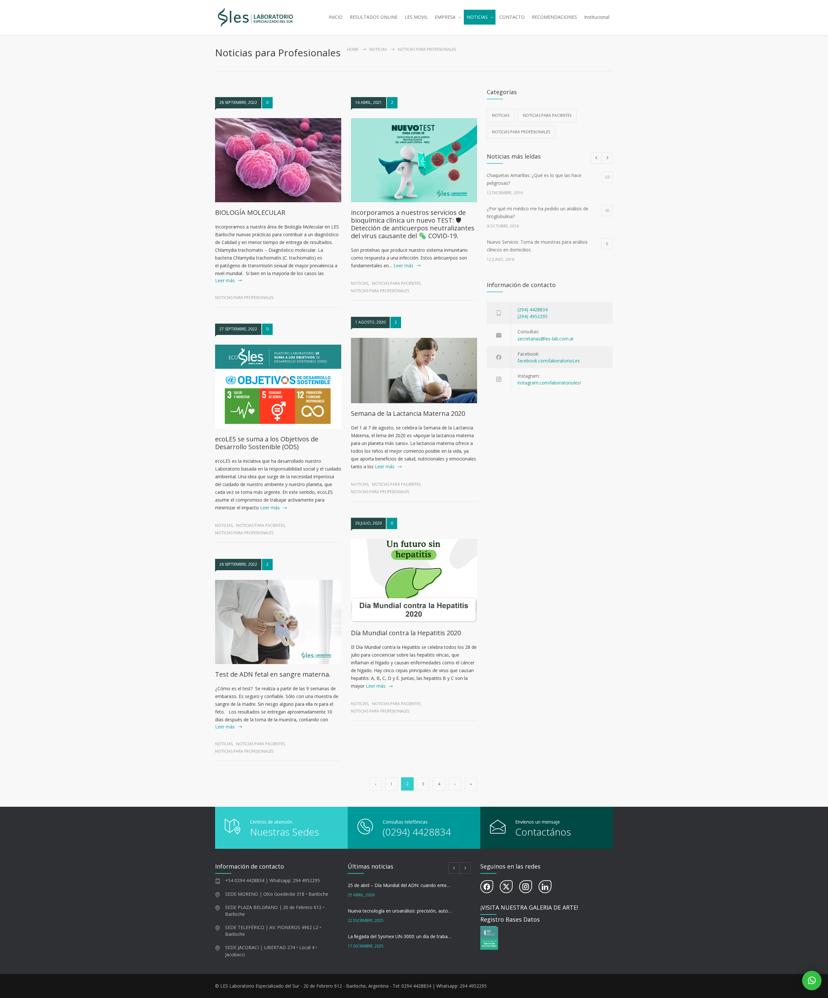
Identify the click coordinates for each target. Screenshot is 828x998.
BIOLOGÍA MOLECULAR (250, 212)
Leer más (225, 280)
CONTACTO (512, 17)
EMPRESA (445, 17)
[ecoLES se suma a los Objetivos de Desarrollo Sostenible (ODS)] (278, 387)
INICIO (336, 17)
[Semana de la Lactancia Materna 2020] (414, 370)
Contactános (543, 831)
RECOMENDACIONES (554, 17)
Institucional (596, 17)
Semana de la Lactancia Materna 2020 (408, 413)
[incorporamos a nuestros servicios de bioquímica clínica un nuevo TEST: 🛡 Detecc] (414, 160)
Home (352, 49)
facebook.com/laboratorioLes (549, 361)
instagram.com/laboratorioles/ (549, 383)
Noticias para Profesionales (244, 297)
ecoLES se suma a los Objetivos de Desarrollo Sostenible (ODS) (266, 443)
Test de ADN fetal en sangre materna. (273, 674)
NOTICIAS (477, 17)
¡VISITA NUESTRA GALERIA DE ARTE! (529, 907)
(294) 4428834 (533, 309)
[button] (812, 980)
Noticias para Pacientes (260, 525)
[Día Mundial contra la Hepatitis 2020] (414, 581)
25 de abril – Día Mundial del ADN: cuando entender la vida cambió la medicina (400, 885)
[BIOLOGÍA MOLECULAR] (278, 160)
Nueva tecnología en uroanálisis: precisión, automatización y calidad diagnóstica (400, 911)
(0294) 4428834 (417, 831)
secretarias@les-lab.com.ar (546, 339)
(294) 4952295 (533, 316)
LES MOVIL (416, 17)
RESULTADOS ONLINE (374, 17)
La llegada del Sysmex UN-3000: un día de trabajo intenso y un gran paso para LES (400, 936)
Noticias (378, 49)
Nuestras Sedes (284, 831)
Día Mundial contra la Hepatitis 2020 (406, 632)
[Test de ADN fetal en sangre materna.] (278, 622)
